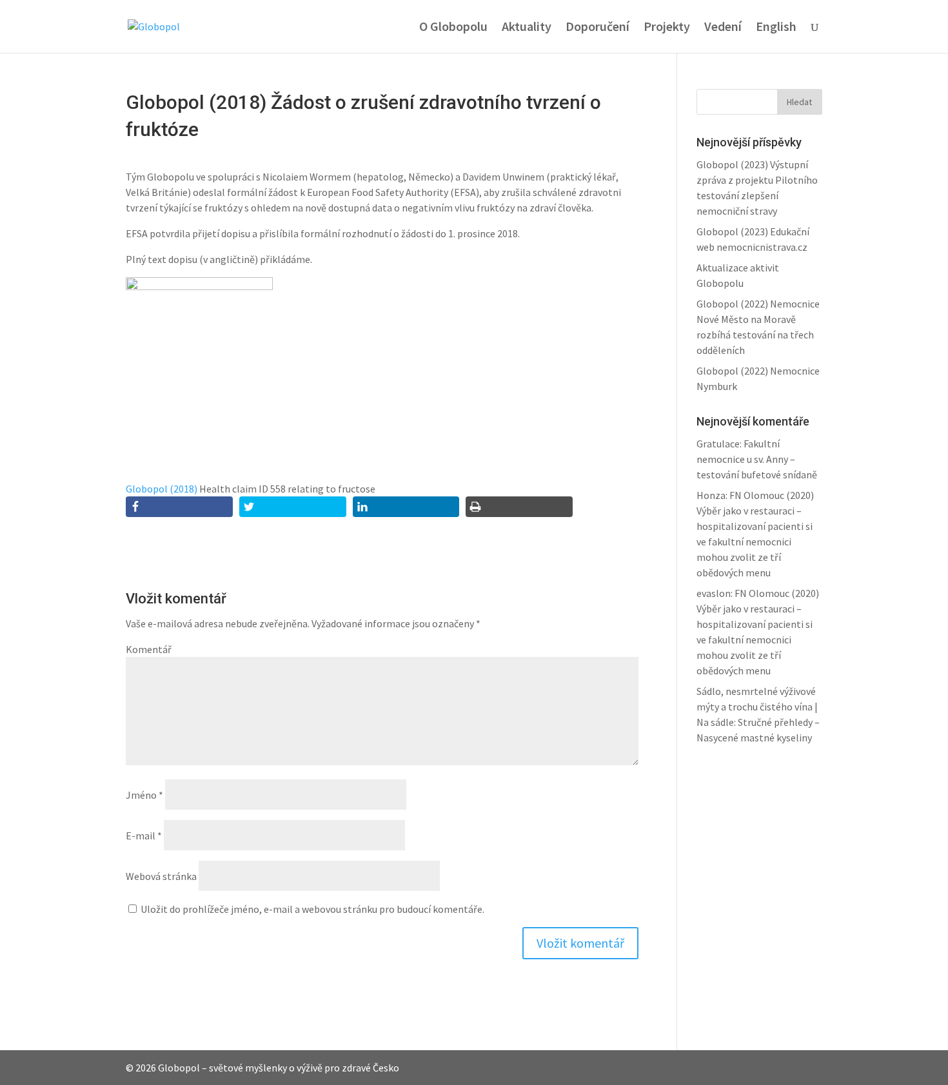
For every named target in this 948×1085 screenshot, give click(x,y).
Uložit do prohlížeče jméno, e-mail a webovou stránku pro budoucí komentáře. (312, 909)
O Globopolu (453, 28)
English (776, 28)
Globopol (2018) (161, 488)
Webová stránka (161, 876)
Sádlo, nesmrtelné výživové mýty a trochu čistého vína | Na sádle (757, 706)
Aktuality (526, 28)
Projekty (667, 28)
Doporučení (597, 28)
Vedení (723, 28)
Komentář (149, 649)
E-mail (144, 835)
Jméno (144, 794)
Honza (711, 495)
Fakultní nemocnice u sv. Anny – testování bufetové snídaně (756, 459)
